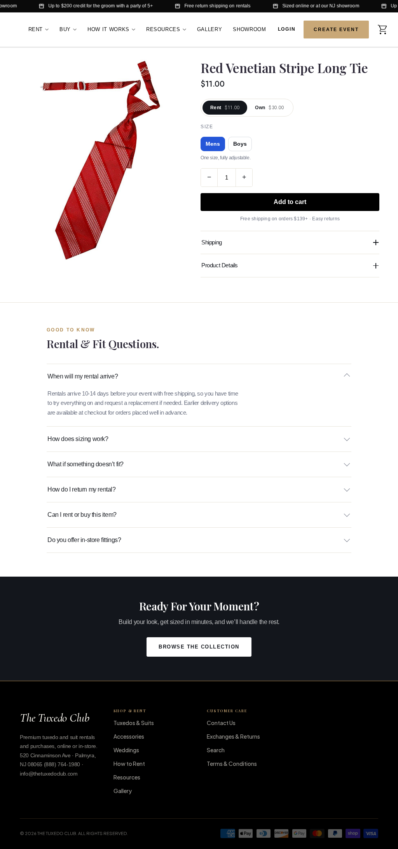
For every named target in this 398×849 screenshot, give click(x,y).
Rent (35, 29)
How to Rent (129, 763)
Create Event (336, 29)
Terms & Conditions (232, 763)
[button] (382, 29)
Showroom (249, 29)
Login (287, 28)
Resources (163, 29)
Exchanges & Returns (233, 736)
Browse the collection (199, 647)
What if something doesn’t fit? (85, 464)
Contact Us (221, 722)
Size (207, 126)
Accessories (128, 736)
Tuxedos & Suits (133, 722)
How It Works (108, 29)
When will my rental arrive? (82, 376)
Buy (65, 29)
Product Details (219, 265)
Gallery (209, 29)
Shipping (211, 242)
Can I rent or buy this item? (82, 514)
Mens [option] (213, 144)
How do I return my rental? (81, 489)
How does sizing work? (77, 439)
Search (216, 749)
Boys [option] (240, 144)
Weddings (126, 749)
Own (269, 107)
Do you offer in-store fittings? (84, 540)
